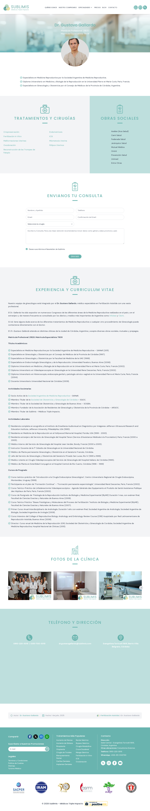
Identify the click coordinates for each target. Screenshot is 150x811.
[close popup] (100, 5)
